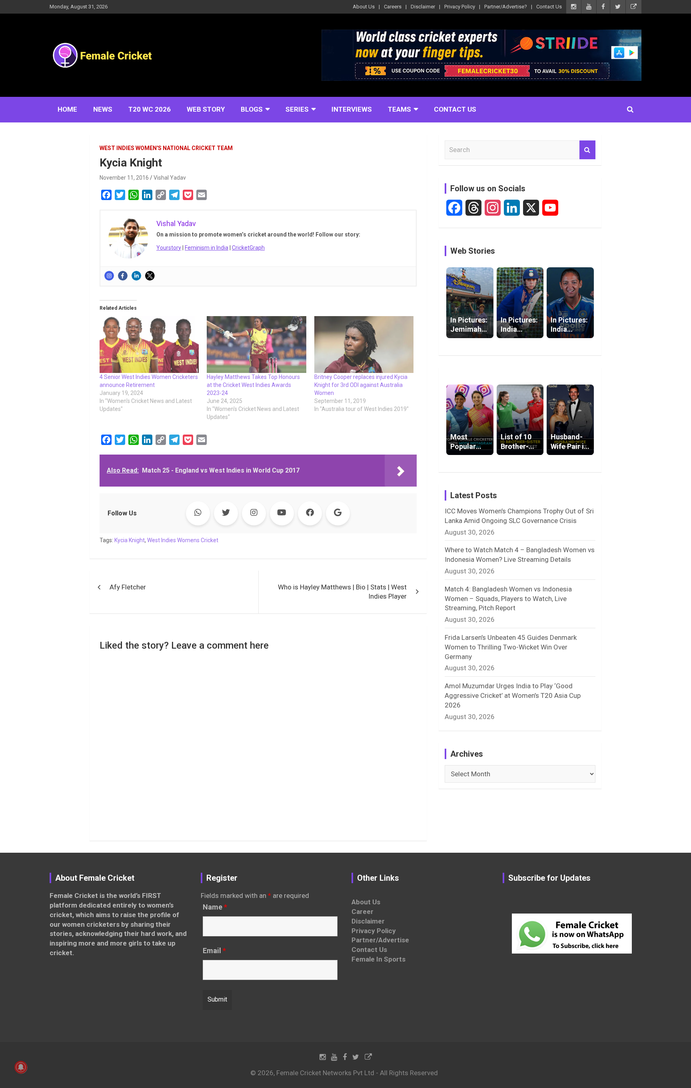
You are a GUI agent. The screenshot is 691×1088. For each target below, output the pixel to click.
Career (362, 912)
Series (297, 109)
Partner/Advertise (380, 940)
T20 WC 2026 (149, 109)
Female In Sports (378, 959)
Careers (392, 7)
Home (67, 109)
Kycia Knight (129, 540)
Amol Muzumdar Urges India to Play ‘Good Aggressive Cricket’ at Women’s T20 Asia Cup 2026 (513, 695)
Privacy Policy (459, 7)
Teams (399, 109)
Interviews (352, 109)
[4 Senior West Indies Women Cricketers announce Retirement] (149, 344)
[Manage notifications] (20, 1067)
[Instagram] (109, 276)
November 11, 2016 (124, 177)
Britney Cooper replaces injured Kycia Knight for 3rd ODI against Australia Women (360, 385)
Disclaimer (423, 7)
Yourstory (168, 247)
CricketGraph (248, 247)
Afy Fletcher (128, 587)
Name (215, 907)
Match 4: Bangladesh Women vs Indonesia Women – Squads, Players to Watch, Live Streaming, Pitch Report (508, 598)
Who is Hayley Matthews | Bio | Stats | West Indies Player (342, 592)
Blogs (252, 109)
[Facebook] (123, 276)
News (102, 109)
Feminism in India (206, 247)
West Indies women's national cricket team (166, 148)
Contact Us (549, 7)
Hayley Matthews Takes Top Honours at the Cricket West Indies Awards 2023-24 (253, 385)
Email (214, 951)
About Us (364, 7)
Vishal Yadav (170, 177)
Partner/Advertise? (505, 7)
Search (587, 150)
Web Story (206, 109)
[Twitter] (150, 276)
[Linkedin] (136, 276)
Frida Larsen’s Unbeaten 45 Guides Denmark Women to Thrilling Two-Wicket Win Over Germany (511, 647)
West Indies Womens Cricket (182, 540)
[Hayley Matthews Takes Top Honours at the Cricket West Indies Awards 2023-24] (256, 344)
